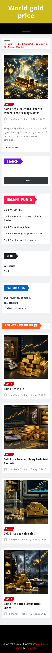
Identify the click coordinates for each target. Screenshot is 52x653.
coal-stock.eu (11, 302)
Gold (6, 271)
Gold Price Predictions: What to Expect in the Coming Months (23, 111)
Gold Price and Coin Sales (17, 226)
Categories (9, 266)
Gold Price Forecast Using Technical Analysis (26, 461)
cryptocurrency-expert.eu (17, 297)
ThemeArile (32, 647)
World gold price (26, 12)
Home (7, 40)
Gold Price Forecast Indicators (20, 240)
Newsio (18, 647)
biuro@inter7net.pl (18, 119)
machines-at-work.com (16, 308)
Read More (12, 147)
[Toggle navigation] (26, 29)
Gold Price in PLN (13, 209)
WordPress (42, 643)
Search (12, 161)
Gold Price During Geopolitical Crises (23, 233)
